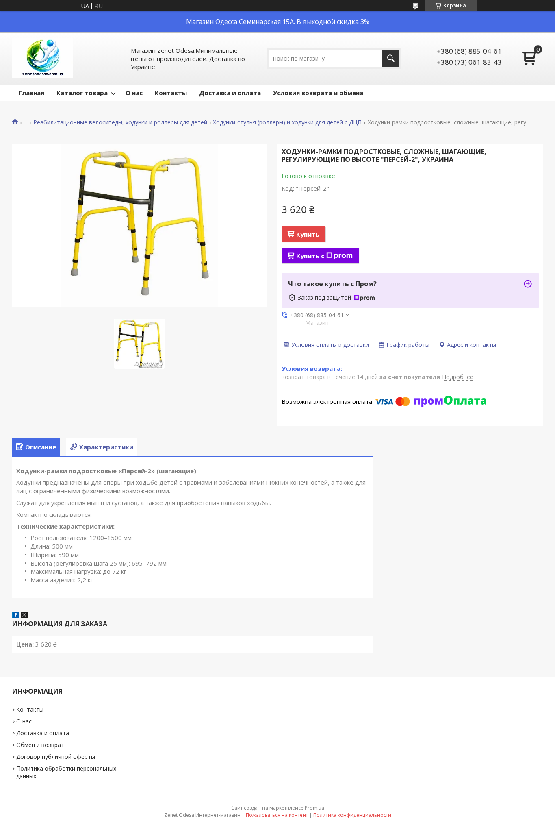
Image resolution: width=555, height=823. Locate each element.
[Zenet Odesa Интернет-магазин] (42, 58)
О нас (134, 93)
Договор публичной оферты (55, 756)
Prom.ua (314, 807)
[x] (24, 616)
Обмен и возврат (40, 745)
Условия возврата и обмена (318, 93)
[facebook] (15, 616)
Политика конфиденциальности (352, 815)
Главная (31, 93)
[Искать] (390, 58)
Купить (307, 234)
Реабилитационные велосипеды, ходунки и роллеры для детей (120, 122)
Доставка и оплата (230, 93)
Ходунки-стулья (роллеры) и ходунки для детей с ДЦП (287, 122)
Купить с (310, 256)
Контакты (171, 93)
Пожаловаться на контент (277, 815)
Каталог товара (82, 93)
